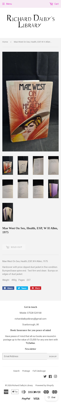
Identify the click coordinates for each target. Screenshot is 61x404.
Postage (26, 371)
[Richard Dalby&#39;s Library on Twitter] (45, 377)
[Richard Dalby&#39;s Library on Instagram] (55, 377)
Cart (56, 4)
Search (16, 371)
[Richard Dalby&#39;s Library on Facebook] (50, 377)
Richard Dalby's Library (22, 385)
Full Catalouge (39, 371)
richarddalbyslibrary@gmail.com (30, 319)
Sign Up (53, 356)
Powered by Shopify (45, 385)
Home (5, 42)
